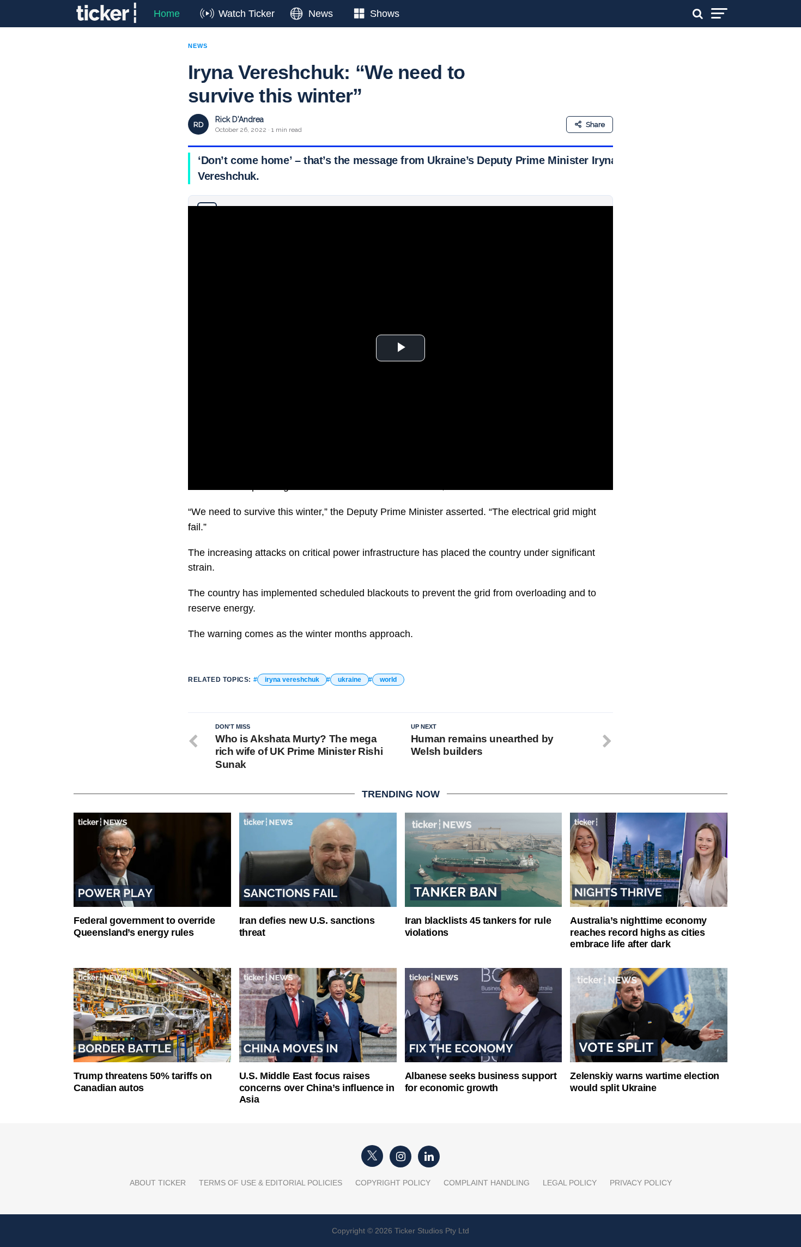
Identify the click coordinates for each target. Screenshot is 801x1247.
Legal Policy (570, 1182)
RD (198, 124)
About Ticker (158, 1182)
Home (167, 13)
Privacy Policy (641, 1182)
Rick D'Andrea (239, 119)
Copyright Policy (392, 1182)
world (388, 679)
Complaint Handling (487, 1182)
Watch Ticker (247, 13)
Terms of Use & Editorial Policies (270, 1182)
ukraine (349, 679)
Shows (384, 13)
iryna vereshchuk (292, 679)
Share (595, 124)
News (320, 13)
